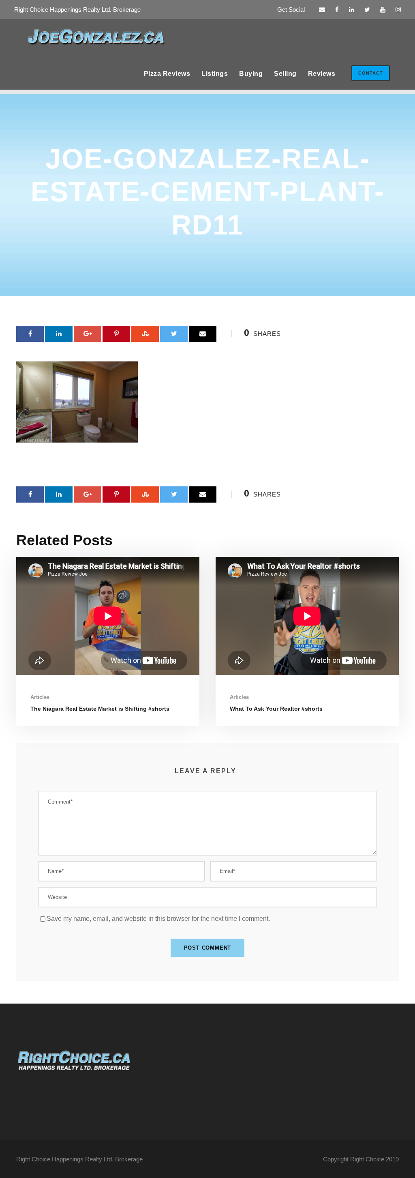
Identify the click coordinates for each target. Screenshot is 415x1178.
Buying (251, 73)
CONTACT (370, 73)
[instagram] (398, 9)
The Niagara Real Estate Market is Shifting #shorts (99, 708)
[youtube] (382, 9)
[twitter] (367, 9)
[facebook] (337, 9)
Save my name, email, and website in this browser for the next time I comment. (158, 918)
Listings (214, 73)
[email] (322, 9)
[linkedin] (351, 9)
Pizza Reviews (167, 73)
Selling (285, 73)
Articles (39, 697)
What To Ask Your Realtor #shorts (276, 708)
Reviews (322, 73)
